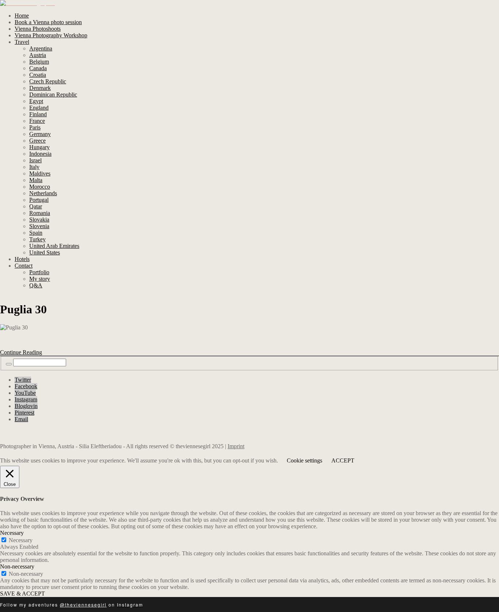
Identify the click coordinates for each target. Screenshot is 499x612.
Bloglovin (26, 406)
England (39, 108)
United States (44, 252)
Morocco (39, 187)
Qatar (35, 206)
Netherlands (43, 193)
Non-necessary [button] (17, 566)
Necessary (21, 540)
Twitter (23, 380)
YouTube (25, 393)
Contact (24, 265)
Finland (38, 114)
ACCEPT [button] (342, 460)
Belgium (39, 61)
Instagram (26, 399)
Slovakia (39, 219)
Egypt (36, 101)
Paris (35, 127)
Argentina (40, 48)
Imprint (236, 446)
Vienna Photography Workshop (51, 35)
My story (39, 279)
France (37, 121)
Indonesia (40, 154)
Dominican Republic (53, 94)
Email (21, 419)
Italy (34, 167)
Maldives (39, 173)
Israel (35, 160)
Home (22, 15)
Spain (35, 233)
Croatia (37, 75)
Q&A (35, 285)
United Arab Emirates (54, 246)
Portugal (39, 200)
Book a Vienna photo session (48, 22)
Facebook (26, 386)
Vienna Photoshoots (38, 29)
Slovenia (39, 226)
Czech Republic (47, 81)
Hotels (22, 259)
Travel (22, 42)
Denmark (40, 88)
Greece (37, 140)
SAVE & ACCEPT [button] (22, 593)
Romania (39, 213)
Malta (35, 180)
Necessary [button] (12, 533)
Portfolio (39, 272)
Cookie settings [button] (304, 460)
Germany (40, 134)
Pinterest (24, 412)
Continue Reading (21, 352)
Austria (37, 55)
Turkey (37, 239)
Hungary (39, 147)
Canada (38, 68)
